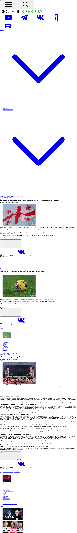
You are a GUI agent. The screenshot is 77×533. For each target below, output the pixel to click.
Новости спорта (5, 342)
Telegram (11, 255)
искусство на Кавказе (6, 499)
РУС (1, 9)
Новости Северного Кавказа (8, 109)
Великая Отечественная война (8, 491)
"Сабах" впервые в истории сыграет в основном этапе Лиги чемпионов (16, 328)
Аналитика (2, 111)
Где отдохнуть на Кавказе (7, 193)
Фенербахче (5, 346)
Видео (16, 196)
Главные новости (6, 108)
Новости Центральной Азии (8, 110)
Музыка (4, 488)
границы (4, 497)
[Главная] (21, 13)
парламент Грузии (6, 260)
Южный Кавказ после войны (8, 191)
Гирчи (4, 263)
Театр (4, 485)
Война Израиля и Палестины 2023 (9, 190)
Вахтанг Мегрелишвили (7, 264)
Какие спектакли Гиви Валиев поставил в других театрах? (13, 393)
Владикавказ (5, 492)
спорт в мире (5, 350)
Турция (4, 345)
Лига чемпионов (5, 347)
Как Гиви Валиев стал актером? (8, 391)
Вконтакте (31, 255)
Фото (13, 196)
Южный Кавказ (5, 496)
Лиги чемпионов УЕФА (26, 301)
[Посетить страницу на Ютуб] (8, 21)
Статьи (6, 111)
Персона (4, 486)
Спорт (11, 196)
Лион (3, 348)
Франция (4, 344)
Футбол (4, 343)
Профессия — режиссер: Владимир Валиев (10, 472)
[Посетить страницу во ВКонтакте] (40, 21)
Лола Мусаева (2, 360)
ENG (3, 9)
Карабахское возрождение (5, 196)
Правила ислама (5, 194)
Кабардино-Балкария (6, 489)
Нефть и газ (5, 192)
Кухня (21, 196)
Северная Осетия (6, 490)
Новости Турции (6, 341)
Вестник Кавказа (3, 197)
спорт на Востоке (6, 349)
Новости (7, 255)
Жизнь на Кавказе (6, 498)
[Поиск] (25, 4)
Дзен (3, 255)
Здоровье (18, 196)
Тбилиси (4, 493)
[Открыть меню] (8, 4)
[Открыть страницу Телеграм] (24, 21)
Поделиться (19, 247)
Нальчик (4, 495)
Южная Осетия (5, 487)
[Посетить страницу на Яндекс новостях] (56, 21)
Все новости (10, 197)
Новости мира (5, 340)
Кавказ (4, 494)
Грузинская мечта (6, 261)
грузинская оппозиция (7, 262)
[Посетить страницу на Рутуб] (8, 29)
